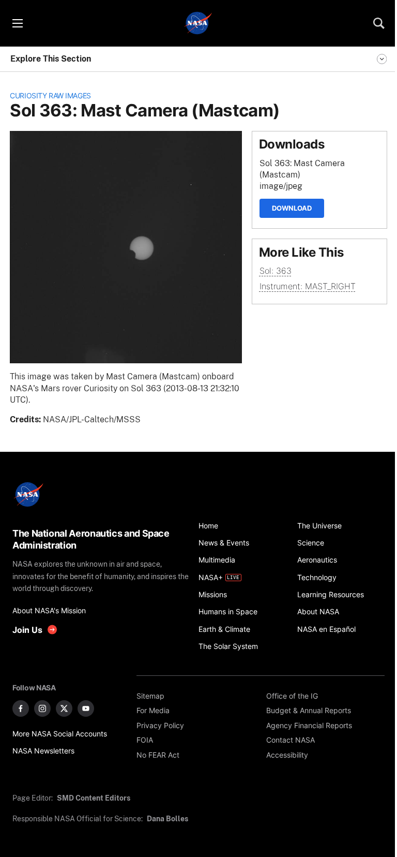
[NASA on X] (64, 708)
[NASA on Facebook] (20, 708)
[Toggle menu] (17, 23)
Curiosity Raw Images (50, 95)
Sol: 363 (275, 271)
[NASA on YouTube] (86, 708)
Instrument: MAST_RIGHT (307, 286)
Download (292, 208)
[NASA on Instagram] (42, 708)
